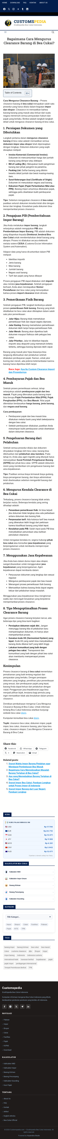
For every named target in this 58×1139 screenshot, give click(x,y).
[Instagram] (13, 9)
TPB (23, 929)
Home (4, 3)
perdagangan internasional (26, 963)
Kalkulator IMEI (9, 1064)
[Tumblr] (23, 9)
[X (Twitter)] (16, 1006)
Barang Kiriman (9, 1072)
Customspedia (30, 21)
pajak (50, 959)
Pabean (44, 924)
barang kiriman (22, 947)
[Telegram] (18, 9)
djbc (30, 951)
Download (15, 3)
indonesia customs (34, 955)
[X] (9, 9)
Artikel (6, 1112)
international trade (11, 959)
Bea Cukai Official (10, 1120)
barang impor (9, 947)
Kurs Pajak (8, 1085)
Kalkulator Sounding (11, 1081)
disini (23, 713)
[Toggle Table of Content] (26, 93)
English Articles (9, 1116)
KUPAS (6, 1046)
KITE (16, 929)
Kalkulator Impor (10, 1068)
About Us (43, 3)
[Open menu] (5, 32)
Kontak (33, 3)
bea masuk (45, 947)
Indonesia (21, 955)
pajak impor (8, 963)
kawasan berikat (27, 959)
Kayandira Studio (33, 1136)
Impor (9, 924)
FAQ (24, 3)
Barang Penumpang (11, 1076)
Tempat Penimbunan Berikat (15, 968)
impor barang (9, 955)
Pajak (9, 929)
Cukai (25, 924)
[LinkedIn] (27, 9)
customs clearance (18, 951)
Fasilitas (34, 924)
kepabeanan (41, 959)
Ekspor (17, 924)
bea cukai (35, 947)
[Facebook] (4, 9)
